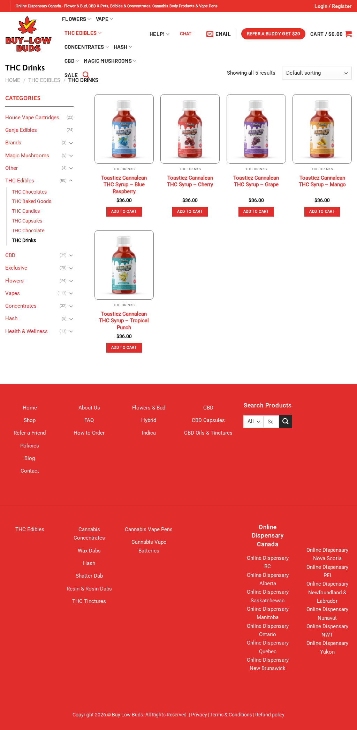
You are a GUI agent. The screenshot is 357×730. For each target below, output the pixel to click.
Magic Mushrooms (108, 61)
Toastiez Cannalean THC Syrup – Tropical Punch (124, 321)
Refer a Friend (30, 433)
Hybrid (148, 420)
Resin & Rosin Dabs (89, 589)
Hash (120, 47)
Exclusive (16, 268)
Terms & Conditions (231, 714)
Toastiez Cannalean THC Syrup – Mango (322, 181)
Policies (29, 446)
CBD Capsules (208, 420)
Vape (102, 19)
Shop (30, 420)
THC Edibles (80, 33)
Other (11, 168)
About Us (89, 408)
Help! (157, 34)
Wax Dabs (89, 551)
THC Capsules (27, 221)
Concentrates (84, 47)
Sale (71, 75)
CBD (69, 61)
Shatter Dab (89, 576)
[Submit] (285, 421)
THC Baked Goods (31, 201)
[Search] (86, 75)
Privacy (199, 714)
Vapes (12, 293)
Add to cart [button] (124, 211)
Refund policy (269, 714)
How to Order (89, 433)
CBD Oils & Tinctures (208, 433)
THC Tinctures (89, 601)
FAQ (89, 420)
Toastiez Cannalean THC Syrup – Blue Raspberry (124, 185)
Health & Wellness (26, 331)
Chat (186, 33)
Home (12, 80)
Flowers (74, 19)
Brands (13, 143)
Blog (29, 458)
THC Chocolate (28, 230)
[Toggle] (71, 143)
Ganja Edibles (21, 130)
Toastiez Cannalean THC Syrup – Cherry (190, 181)
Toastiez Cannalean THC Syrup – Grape (256, 181)
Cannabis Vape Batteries (148, 546)
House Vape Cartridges (32, 117)
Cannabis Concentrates (89, 533)
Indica (149, 433)
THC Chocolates (29, 192)
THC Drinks (24, 240)
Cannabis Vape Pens (149, 529)
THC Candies (26, 211)
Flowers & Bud (148, 408)
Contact (30, 471)
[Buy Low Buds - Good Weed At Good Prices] (28, 34)
